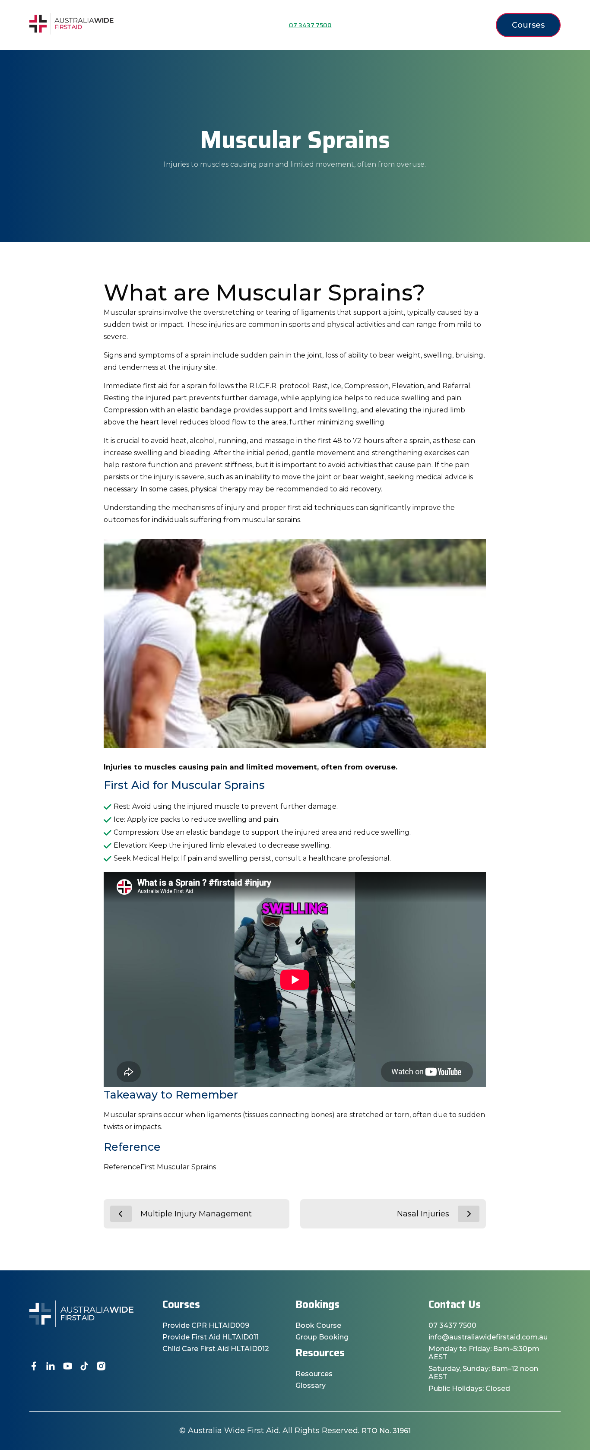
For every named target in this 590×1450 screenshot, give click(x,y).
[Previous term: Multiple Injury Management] (121, 1214)
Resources (314, 1374)
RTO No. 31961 (386, 1431)
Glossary (310, 1385)
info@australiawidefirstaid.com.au (488, 1337)
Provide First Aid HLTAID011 (210, 1337)
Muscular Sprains (186, 1167)
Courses (528, 25)
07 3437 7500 (452, 1325)
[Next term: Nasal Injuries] (468, 1214)
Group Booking (322, 1337)
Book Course (318, 1325)
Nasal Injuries (423, 1214)
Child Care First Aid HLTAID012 (215, 1349)
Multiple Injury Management (196, 1214)
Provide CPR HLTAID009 (205, 1325)
